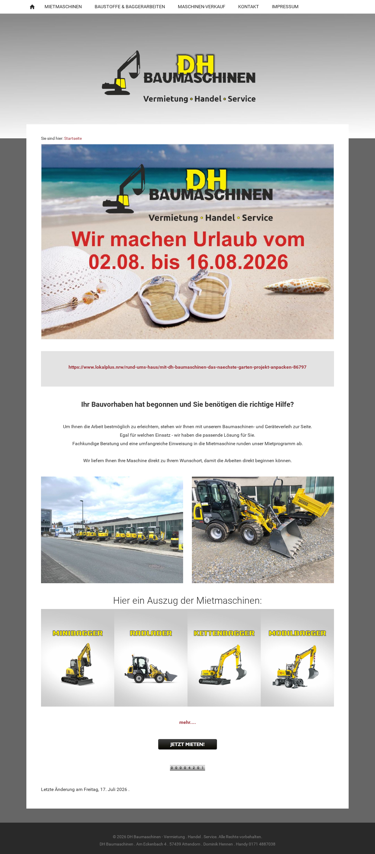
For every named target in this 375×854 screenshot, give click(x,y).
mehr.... (187, 722)
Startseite (73, 138)
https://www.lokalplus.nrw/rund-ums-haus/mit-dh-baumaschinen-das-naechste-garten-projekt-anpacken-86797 (187, 367)
